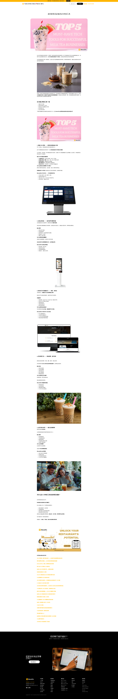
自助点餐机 (42, 685)
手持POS (41, 682)
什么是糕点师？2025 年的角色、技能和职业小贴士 (46, 588)
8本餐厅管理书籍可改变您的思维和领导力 (44, 607)
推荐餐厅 (83, 680)
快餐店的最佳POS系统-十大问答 (43, 596)
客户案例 (73, 685)
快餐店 (52, 685)
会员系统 (41, 691)
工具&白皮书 (74, 683)
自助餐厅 (52, 688)
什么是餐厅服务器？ (40, 618)
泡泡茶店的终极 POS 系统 (41, 571)
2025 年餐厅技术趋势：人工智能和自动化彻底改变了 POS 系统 (48, 580)
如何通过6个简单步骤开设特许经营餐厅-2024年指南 (46, 616)
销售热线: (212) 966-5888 (30, 682)
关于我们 (73, 686)
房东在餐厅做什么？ (40, 613)
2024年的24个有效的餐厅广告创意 (43, 621)
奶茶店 (52, 683)
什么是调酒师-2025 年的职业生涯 (43, 577)
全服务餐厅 (52, 682)
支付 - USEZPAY (63, 680)
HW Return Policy (85, 691)
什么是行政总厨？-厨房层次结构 (43, 610)
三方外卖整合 (42, 690)
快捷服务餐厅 (53, 680)
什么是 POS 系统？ (40, 605)
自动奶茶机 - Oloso (64, 690)
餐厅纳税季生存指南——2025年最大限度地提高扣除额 (47, 560)
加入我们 (83, 682)
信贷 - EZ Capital (63, 682)
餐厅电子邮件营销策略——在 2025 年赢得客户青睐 (46, 591)
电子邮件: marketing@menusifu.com (32, 685)
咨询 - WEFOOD (63, 685)
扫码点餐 (41, 686)
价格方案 (38, 3)
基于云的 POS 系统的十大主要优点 (43, 566)
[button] (26, 4)
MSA (83, 683)
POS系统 (41, 680)
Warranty (83, 690)
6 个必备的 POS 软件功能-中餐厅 (43, 583)
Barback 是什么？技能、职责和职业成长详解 (45, 563)
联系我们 (79, 3)
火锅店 (52, 690)
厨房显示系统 (42, 683)
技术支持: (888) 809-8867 (30, 683)
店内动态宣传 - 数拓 (64, 688)
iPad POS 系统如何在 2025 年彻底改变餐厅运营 (46, 574)
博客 (72, 682)
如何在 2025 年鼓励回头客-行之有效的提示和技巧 (46, 594)
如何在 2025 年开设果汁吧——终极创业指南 (45, 569)
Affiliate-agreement (85, 686)
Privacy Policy (84, 685)
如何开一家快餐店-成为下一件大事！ (44, 602)
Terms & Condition (85, 688)
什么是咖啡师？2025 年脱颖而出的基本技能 (45, 599)
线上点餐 (41, 688)
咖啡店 (52, 686)
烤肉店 (52, 691)
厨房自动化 (63, 686)
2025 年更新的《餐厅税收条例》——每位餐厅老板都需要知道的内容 (49, 558)
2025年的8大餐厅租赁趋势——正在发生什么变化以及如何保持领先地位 (50, 585)
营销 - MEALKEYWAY (64, 683)
